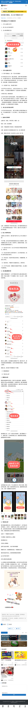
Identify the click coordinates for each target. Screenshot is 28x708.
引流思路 (19, 18)
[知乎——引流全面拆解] (7, 655)
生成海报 (5, 632)
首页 (2, 8)
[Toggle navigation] (26, 5)
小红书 (9, 24)
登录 (3, 692)
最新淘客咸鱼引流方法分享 (21, 660)
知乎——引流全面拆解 (6, 660)
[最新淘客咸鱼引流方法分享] (20, 655)
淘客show (13, 701)
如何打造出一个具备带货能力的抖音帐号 (7, 676)
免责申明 (20, 701)
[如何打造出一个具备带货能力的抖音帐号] (7, 670)
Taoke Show (3, 18)
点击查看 (10, 2)
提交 (14, 694)
